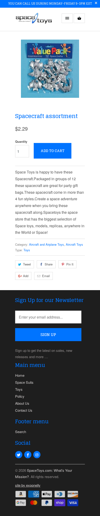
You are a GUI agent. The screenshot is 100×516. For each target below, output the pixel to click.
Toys (26, 250)
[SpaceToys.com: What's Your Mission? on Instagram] (36, 454)
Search (20, 431)
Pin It (69, 264)
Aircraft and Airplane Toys (46, 244)
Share (49, 264)
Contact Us (23, 410)
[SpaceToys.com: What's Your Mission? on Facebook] (27, 454)
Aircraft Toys (74, 244)
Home (19, 375)
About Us (22, 403)
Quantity (21, 141)
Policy (19, 396)
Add (25, 276)
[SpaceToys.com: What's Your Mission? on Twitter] (18, 454)
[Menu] (67, 18)
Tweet (27, 264)
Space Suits (24, 382)
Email (46, 276)
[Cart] (79, 18)
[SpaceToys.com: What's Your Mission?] (33, 21)
